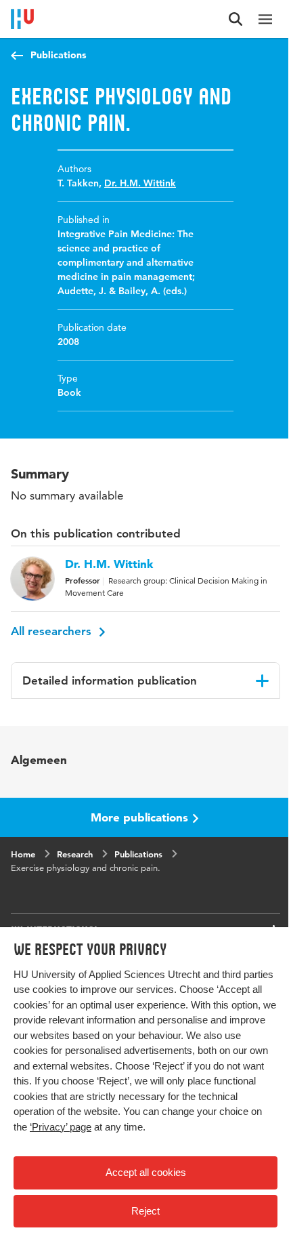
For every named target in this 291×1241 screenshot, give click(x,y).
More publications (139, 817)
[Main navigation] (265, 19)
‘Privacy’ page (60, 1127)
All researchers (53, 631)
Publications (58, 55)
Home (23, 854)
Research (75, 854)
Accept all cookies (146, 1172)
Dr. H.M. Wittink (140, 183)
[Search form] (235, 19)
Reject (145, 1211)
